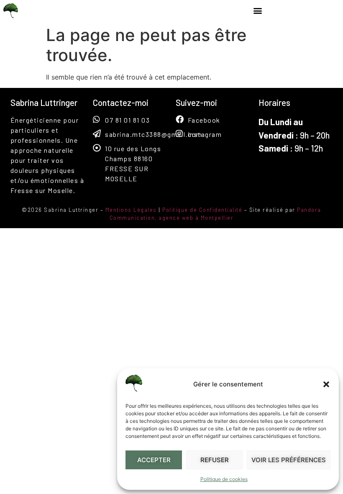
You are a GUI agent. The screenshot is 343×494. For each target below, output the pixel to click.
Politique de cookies (224, 479)
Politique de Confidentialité (202, 209)
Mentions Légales (131, 209)
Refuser (214, 460)
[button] (326, 384)
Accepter (154, 460)
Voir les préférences (288, 460)
